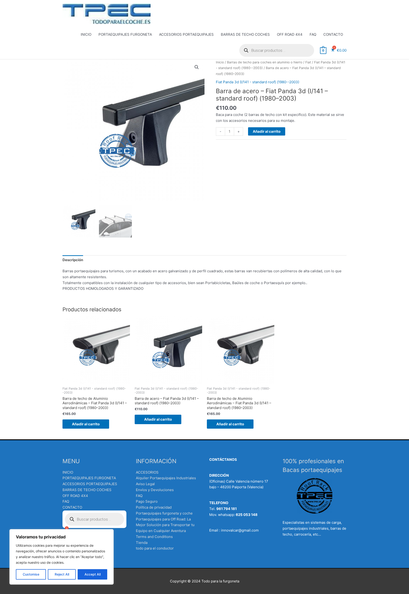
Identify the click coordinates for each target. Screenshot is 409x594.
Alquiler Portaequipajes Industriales (166, 478)
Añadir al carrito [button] (86, 424)
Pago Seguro (147, 501)
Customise (31, 574)
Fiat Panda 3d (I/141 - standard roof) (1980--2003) (257, 82)
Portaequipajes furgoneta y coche (164, 513)
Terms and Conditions (154, 536)
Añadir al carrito (266, 131)
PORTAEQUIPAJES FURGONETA (125, 34)
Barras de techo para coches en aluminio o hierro (264, 62)
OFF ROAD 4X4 (289, 34)
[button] (196, 67)
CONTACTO (333, 34)
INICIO (86, 34)
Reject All (62, 574)
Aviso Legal (145, 484)
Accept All (92, 574)
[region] (61, 557)
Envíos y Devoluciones (155, 490)
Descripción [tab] (72, 260)
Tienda (141, 542)
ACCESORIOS (147, 472)
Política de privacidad (154, 507)
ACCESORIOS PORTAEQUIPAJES (186, 34)
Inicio (220, 62)
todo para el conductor (155, 548)
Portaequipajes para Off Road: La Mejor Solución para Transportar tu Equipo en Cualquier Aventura (165, 525)
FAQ (313, 34)
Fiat (308, 62)
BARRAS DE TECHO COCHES (245, 34)
